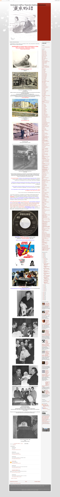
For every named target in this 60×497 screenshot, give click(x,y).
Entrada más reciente (14, 481)
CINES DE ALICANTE (45, 124)
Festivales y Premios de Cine (46, 145)
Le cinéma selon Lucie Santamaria (45, 171)
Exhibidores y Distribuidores (45, 143)
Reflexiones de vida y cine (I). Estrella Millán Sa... (46, 269)
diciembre (45, 258)
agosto (44, 262)
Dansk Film (43, 127)
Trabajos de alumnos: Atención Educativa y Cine (46, 215)
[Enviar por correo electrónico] (24, 443)
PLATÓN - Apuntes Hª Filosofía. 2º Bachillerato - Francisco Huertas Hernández (45, 363)
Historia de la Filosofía (45, 153)
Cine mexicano (44, 88)
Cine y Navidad (44, 105)
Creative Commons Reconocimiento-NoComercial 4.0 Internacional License (46, 421)
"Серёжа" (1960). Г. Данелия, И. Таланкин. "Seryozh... (46, 283)
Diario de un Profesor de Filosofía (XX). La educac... (46, 274)
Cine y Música (44, 104)
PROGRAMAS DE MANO (45, 196)
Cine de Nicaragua (44, 75)
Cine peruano (44, 89)
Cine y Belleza (44, 93)
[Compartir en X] (26, 443)
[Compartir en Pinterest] (27, 443)
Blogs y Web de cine (44, 58)
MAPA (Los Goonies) (45, 408)
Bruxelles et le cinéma (45, 60)
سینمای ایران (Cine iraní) (45, 246)
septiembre (45, 261)
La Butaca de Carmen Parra (45, 159)
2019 (43, 294)
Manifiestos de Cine (44, 179)
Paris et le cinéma (44, 190)
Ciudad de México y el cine (45, 125)
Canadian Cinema (44, 63)
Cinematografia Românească (46, 122)
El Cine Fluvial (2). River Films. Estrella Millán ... (46, 276)
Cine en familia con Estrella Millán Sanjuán (45, 81)
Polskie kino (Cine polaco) (45, 192)
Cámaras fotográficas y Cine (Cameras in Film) (45, 62)
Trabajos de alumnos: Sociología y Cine (45, 225)
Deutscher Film (44, 128)
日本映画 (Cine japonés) (45, 250)
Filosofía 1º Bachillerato (45, 148)
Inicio (26, 481)
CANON (43, 64)
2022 (43, 257)
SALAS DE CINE (44, 203)
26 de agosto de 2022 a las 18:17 (16, 458)
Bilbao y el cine (44, 57)
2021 (43, 292)
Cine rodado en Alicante (45, 90)
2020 (43, 293)
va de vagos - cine (45, 404)
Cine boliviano (44, 69)
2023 (43, 256)
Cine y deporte (44, 94)
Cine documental (44, 78)
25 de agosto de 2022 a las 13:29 (16, 449)
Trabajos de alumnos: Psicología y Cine (45, 223)
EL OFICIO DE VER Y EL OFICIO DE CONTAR (45, 140)
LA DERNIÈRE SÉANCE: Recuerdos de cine (45, 167)
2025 (43, 254)
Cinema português (44, 121)
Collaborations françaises (45, 126)
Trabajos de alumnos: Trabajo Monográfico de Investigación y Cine (46, 227)
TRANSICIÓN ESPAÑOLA (45, 230)
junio (44, 285)
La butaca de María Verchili (45, 164)
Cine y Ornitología (44, 106)
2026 (43, 253)
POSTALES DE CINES (45, 194)
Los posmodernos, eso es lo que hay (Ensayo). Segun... (46, 280)
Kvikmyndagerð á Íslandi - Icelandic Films (45, 158)
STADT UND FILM (44, 206)
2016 (43, 297)
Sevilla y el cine (44, 204)
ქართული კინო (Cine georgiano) (44, 244)
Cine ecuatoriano (44, 80)
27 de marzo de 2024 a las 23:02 (16, 467)
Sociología (43, 205)
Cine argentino (44, 68)
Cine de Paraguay (44, 76)
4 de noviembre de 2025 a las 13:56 (16, 476)
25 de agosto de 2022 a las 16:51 (16, 454)
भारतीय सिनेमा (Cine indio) (45, 247)
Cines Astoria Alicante (45, 123)
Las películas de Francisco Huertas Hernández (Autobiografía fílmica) (45, 170)
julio (44, 284)
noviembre (45, 259)
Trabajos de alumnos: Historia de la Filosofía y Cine (46, 221)
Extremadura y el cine (45, 144)
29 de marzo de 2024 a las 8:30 (16, 472)
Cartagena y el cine (44, 65)
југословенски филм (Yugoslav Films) (44, 242)
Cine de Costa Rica (44, 74)
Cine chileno (43, 70)
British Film (43, 59)
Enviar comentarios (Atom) (17, 483)
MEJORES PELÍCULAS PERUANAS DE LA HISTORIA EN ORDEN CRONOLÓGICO (47, 392)
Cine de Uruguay (44, 77)
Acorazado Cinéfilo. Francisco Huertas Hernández (28, 5)
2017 (43, 296)
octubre (45, 260)
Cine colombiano (44, 71)
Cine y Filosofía (44, 97)
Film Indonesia (44, 146)
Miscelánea (14, 444)
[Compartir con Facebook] (27, 443)
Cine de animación (44, 73)
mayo (44, 286)
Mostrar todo (49, 409)
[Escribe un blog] (25, 443)
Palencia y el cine (44, 189)
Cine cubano (43, 72)
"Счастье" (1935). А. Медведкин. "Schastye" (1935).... (46, 278)
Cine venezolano (44, 91)
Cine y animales (44, 92)
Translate (48, 401)
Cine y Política (44, 108)
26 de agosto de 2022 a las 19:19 (16, 463)
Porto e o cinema (44, 193)
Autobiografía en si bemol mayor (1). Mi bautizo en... (46, 271)
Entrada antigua (37, 481)
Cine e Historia (44, 79)
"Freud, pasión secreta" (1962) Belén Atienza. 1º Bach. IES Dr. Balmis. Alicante (47, 304)
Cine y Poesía (44, 107)
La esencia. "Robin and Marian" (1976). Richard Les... (46, 264)
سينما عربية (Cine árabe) (45, 245)
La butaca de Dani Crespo (45, 160)
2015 (43, 298)
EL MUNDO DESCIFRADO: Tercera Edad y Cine (45, 137)
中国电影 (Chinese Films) (45, 249)
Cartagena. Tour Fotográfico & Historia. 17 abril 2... (46, 267)
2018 (43, 295)
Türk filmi (43, 231)
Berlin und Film (44, 56)
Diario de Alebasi (44, 129)
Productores (43, 195)
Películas (43, 191)
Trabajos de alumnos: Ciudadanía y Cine (45, 217)
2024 (43, 255)
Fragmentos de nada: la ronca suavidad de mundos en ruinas (46, 406)
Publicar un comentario (14, 478)
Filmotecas (43, 147)
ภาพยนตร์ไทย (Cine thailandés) (46, 248)
